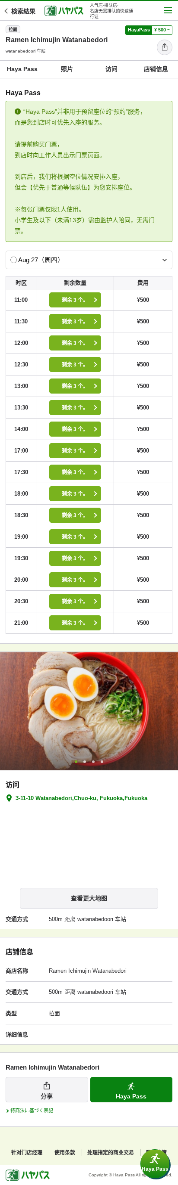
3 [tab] (93, 761)
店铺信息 (156, 68)
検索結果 (23, 11)
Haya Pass (22, 68)
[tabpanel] (89, 711)
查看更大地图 (89, 898)
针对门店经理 (26, 1153)
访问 (111, 68)
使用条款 (64, 1153)
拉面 (13, 29)
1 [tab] (76, 761)
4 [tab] (102, 761)
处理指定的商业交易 (110, 1153)
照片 (67, 68)
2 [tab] (84, 761)
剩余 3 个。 (75, 300)
